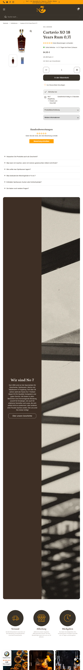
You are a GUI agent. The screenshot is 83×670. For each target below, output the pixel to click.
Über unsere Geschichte (22, 416)
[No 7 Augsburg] (41, 9)
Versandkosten (56, 61)
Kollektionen (14, 23)
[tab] (53, 102)
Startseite (5, 23)
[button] (78, 9)
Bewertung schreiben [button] (41, 141)
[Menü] (10, 651)
